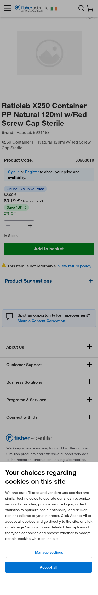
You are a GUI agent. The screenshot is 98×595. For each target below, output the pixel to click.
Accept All (48, 567)
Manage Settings (49, 552)
